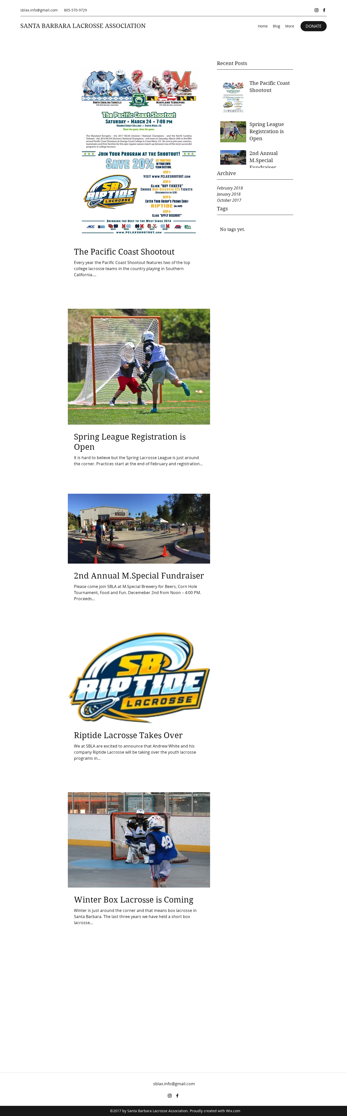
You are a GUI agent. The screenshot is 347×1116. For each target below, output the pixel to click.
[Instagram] (316, 10)
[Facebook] (324, 10)
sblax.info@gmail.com (39, 10)
